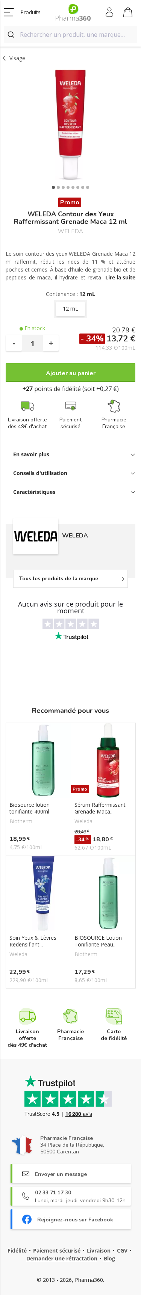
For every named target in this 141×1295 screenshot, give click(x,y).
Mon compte (110, 12)
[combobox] (70, 34)
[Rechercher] (12, 34)
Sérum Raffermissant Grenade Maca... (100, 808)
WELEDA (70, 231)
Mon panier (128, 12)
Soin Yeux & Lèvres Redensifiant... (32, 941)
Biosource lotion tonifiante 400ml (29, 808)
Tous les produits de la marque (58, 578)
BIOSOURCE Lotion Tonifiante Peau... (98, 941)
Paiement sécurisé (56, 1250)
